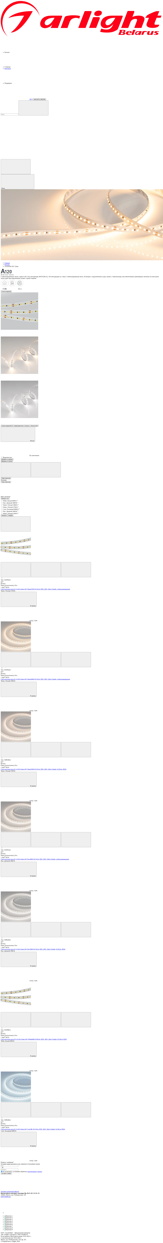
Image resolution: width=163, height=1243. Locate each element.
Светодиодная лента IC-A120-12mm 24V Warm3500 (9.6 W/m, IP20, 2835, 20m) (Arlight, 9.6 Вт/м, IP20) (33, 769)
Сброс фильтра (6, 478)
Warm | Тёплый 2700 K (11, 507)
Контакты (8, 68)
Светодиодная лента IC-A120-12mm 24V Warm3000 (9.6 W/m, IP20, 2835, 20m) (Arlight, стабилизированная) (35, 679)
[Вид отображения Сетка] (16, 469)
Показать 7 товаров (7, 515)
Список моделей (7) (7, 425)
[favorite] (15, 143)
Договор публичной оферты (10, 1191)
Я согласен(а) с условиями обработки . (23, 1171)
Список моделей (6, 291)
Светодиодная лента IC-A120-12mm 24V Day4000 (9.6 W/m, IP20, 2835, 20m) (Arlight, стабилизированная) (35, 859)
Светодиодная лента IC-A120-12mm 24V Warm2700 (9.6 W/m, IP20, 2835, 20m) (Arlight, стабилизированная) (35, 589)
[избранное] (46, 569)
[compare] (15, 158)
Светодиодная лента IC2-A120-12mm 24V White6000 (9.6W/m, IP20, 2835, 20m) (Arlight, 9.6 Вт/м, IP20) (34, 1039)
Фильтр (32, 441)
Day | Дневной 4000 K (10, 503)
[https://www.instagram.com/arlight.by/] (19, 1213)
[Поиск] (33, 107)
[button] (81, 1168)
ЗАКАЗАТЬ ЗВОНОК (39, 99)
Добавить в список (7, 461)
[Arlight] (81, 36)
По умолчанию (34, 455)
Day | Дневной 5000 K (10, 511)
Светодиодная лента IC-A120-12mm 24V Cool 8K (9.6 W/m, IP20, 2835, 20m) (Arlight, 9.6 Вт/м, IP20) (33, 1129)
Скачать (27, 425)
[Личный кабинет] (16, 166)
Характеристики (18, 425)
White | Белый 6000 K (10, 501)
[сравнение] (16, 569)
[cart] (15, 129)
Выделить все (7, 457)
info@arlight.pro (6, 1196)
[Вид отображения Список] (46, 469)
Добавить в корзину (7, 459)
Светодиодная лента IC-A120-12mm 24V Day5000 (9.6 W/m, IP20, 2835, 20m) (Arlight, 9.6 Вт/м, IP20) (33, 949)
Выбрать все (5, 498)
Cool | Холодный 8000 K (11, 509)
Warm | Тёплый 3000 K (11, 505)
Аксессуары (34, 425)
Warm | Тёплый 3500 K (11, 513)
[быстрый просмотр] (76, 569)
